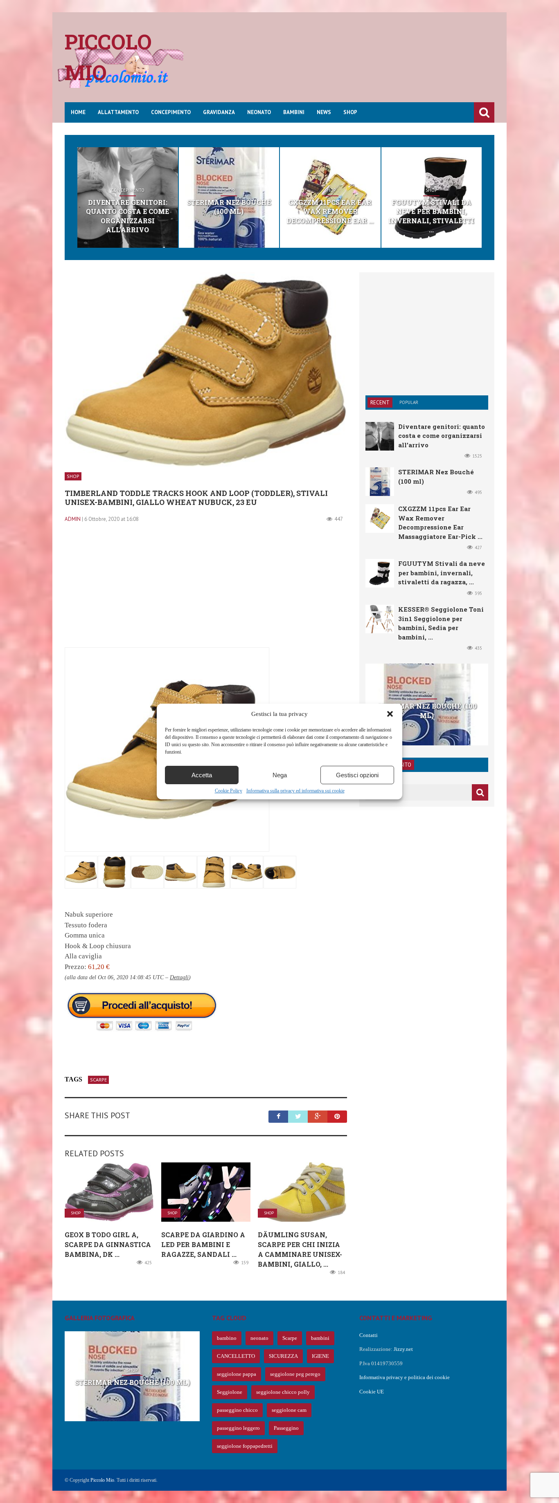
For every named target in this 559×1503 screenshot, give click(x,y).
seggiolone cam (289, 1410)
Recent (380, 402)
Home (78, 112)
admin (73, 519)
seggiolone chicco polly (283, 1392)
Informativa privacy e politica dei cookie (404, 1377)
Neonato (259, 112)
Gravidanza (219, 112)
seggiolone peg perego (295, 1374)
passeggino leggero (238, 1428)
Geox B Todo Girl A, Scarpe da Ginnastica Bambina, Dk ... (108, 1244)
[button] (390, 714)
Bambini (293, 112)
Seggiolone (229, 1392)
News (324, 112)
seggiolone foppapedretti (245, 1446)
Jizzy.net (403, 1349)
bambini (320, 1338)
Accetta (202, 775)
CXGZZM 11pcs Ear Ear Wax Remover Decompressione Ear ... (330, 211)
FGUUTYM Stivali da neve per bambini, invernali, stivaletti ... (431, 216)
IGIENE (320, 1356)
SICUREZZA (283, 1356)
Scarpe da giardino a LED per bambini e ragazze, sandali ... (203, 1244)
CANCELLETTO (236, 1356)
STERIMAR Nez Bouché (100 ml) (229, 206)
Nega (280, 775)
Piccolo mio (108, 57)
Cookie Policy (228, 790)
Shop (350, 112)
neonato (259, 1338)
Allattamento (118, 112)
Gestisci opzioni (357, 775)
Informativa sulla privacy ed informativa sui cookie (295, 790)
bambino (227, 1338)
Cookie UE (371, 1392)
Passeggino (286, 1428)
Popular (408, 402)
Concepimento (171, 112)
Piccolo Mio (102, 1480)
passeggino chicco (237, 1410)
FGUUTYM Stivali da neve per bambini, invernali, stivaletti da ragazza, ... (441, 572)
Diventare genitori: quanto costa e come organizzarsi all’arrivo (127, 216)
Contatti (368, 1335)
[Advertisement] (345, 63)
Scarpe (98, 1080)
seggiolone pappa (236, 1374)
